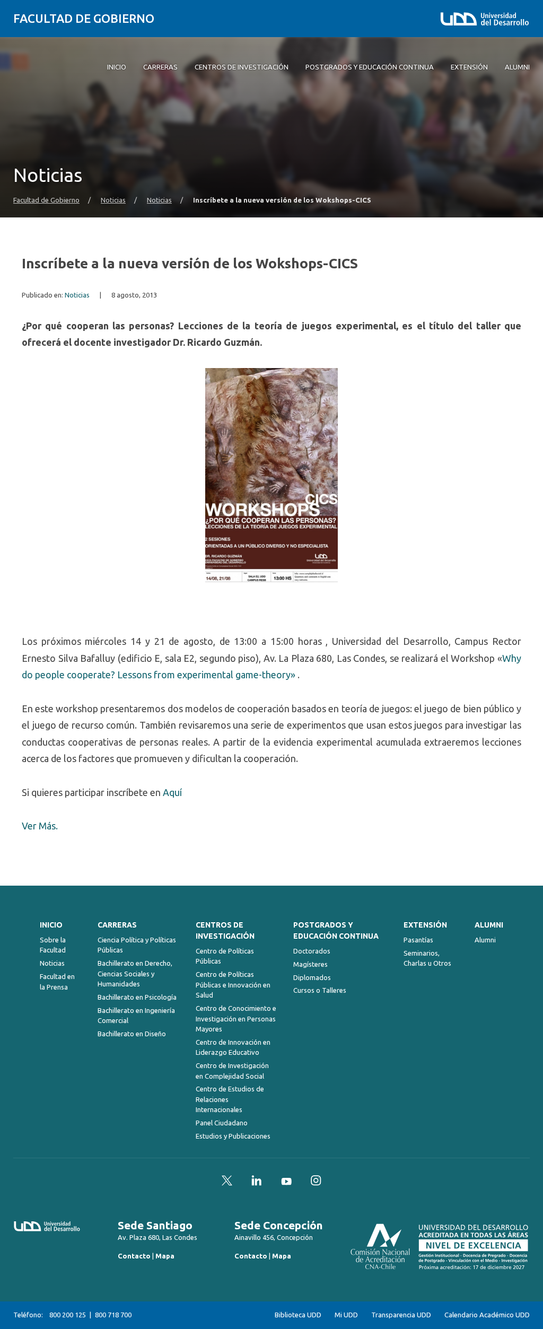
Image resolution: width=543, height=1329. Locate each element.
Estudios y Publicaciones (233, 1136)
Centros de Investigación (225, 930)
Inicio (51, 925)
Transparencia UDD (401, 1315)
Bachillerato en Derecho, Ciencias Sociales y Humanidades (135, 973)
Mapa (164, 1256)
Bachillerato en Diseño (132, 1033)
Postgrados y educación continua (336, 930)
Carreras (117, 925)
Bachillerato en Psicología (137, 997)
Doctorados (311, 951)
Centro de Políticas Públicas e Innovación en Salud (233, 984)
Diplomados (312, 977)
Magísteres (310, 964)
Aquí (172, 792)
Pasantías (418, 939)
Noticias (113, 200)
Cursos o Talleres (319, 990)
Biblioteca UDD (298, 1315)
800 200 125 (67, 1314)
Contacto (134, 1256)
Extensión (425, 925)
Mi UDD (346, 1315)
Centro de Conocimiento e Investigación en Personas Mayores (236, 1018)
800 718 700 (113, 1314)
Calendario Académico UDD (487, 1315)
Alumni (489, 925)
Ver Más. (40, 825)
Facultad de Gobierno (83, 18)
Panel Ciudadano (222, 1122)
